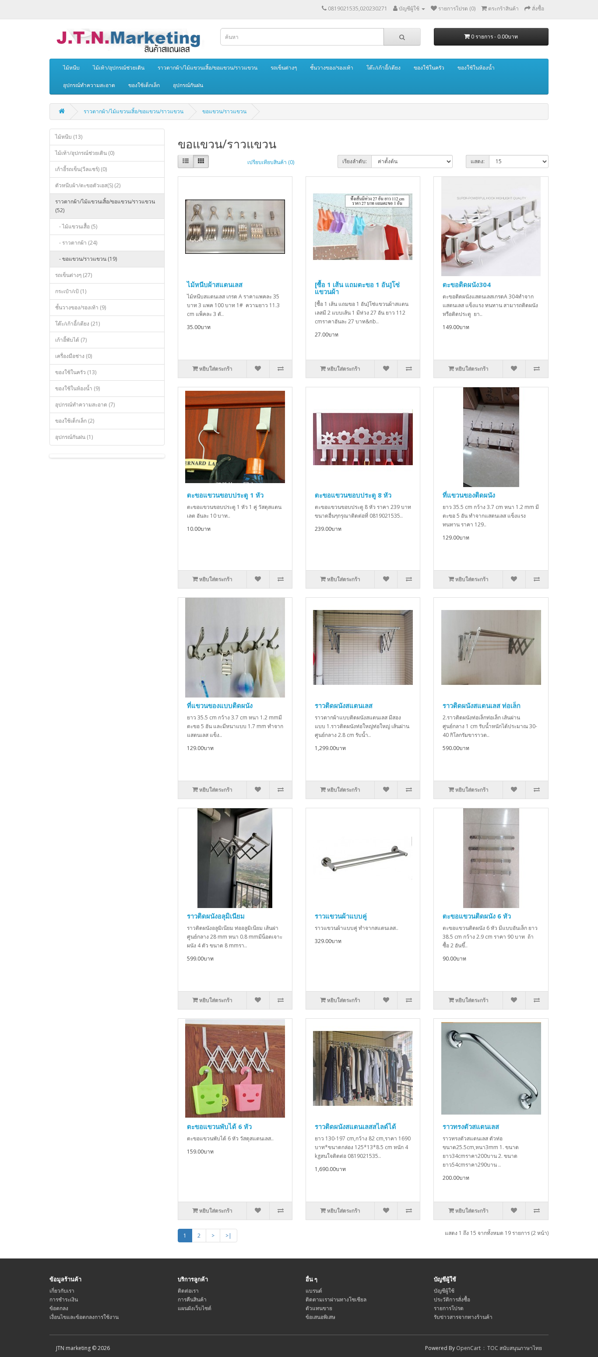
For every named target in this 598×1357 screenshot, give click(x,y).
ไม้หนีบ (71, 67)
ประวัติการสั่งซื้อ (452, 1299)
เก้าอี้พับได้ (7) (71, 340)
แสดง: (478, 161)
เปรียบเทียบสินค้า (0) (270, 162)
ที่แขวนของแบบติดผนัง (220, 705)
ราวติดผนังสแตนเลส (344, 705)
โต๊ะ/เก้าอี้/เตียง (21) (77, 323)
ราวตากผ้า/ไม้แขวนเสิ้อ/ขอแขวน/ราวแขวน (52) (105, 206)
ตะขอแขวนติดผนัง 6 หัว (477, 916)
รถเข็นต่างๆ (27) (73, 275)
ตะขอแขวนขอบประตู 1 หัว (225, 495)
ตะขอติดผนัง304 (467, 284)
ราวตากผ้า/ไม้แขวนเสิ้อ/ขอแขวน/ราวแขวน (207, 67)
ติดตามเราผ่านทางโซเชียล (336, 1299)
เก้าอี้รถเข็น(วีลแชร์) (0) (81, 169)
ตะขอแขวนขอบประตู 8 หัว (353, 495)
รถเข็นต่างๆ (284, 67)
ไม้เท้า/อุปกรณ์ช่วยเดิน (118, 67)
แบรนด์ (314, 1290)
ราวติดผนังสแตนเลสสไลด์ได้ (355, 1126)
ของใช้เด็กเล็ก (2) (74, 420)
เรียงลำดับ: (354, 161)
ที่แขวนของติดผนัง (469, 495)
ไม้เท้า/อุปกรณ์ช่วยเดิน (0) (84, 153)
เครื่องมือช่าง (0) (73, 356)
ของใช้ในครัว (429, 67)
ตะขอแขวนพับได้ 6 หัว (219, 1126)
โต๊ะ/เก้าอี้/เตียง (383, 67)
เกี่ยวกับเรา (61, 1290)
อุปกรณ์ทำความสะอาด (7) (85, 404)
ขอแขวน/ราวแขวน (224, 111)
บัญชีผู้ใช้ (444, 1290)
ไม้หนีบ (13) (68, 136)
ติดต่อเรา (188, 1290)
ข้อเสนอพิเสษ (320, 1317)
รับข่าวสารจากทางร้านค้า (463, 1317)
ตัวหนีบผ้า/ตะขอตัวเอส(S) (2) (87, 185)
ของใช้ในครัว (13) (75, 372)
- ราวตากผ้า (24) (76, 242)
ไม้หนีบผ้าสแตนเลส (215, 284)
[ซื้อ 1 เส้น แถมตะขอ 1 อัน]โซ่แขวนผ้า (357, 288)
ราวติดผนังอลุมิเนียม (216, 916)
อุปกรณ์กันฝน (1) (74, 437)
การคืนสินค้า (192, 1299)
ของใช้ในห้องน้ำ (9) (77, 388)
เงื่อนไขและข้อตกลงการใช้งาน (84, 1317)
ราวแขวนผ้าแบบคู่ (341, 916)
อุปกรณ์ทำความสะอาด (89, 85)
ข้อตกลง (58, 1308)
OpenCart (468, 1348)
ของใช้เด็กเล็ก (144, 85)
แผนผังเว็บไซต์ (194, 1308)
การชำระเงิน (63, 1299)
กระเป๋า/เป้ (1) (70, 291)
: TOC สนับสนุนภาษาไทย (511, 1348)
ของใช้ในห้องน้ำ (476, 67)
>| (228, 1235)
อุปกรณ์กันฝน (188, 85)
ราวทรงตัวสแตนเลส (471, 1126)
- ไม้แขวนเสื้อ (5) (76, 226)
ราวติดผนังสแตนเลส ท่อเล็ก (482, 705)
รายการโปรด (449, 1308)
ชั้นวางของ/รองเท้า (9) (80, 307)
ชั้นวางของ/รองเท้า (331, 67)
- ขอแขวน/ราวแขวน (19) (86, 259)
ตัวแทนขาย (319, 1308)
